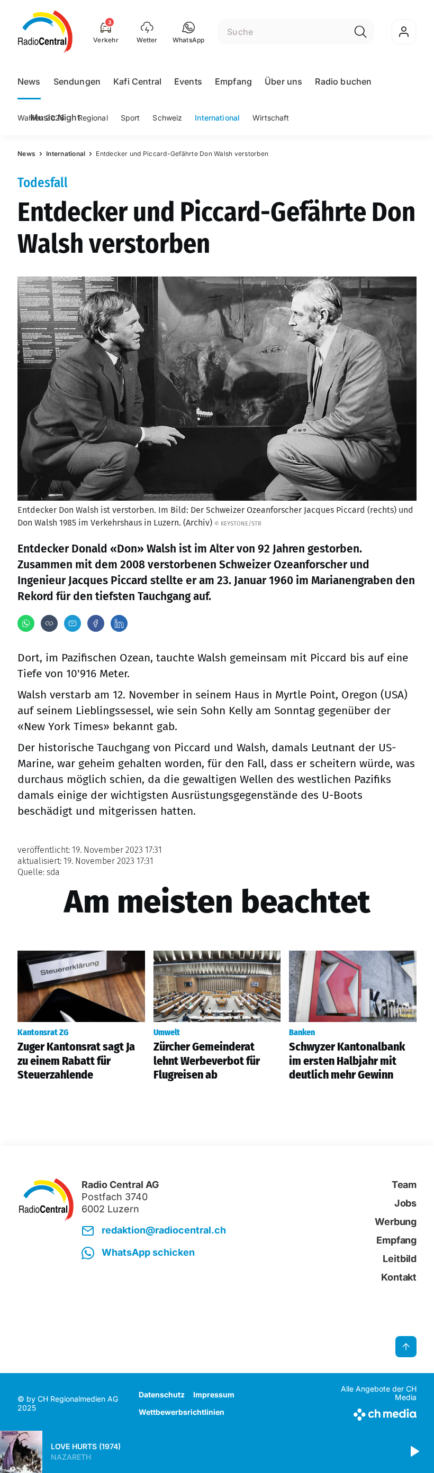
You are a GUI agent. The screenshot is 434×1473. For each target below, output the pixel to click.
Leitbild (400, 1258)
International (217, 117)
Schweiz (167, 117)
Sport (130, 117)
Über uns (283, 81)
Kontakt (399, 1277)
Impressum (213, 1394)
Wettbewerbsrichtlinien (181, 1411)
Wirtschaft (270, 117)
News (29, 81)
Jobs (405, 1203)
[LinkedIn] (119, 623)
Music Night (55, 117)
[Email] (72, 623)
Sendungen (77, 81)
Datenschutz (162, 1394)
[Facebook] (95, 623)
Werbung (396, 1221)
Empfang (233, 81)
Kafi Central (137, 81)
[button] (189, 31)
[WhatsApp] (25, 623)
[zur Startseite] (45, 32)
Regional (93, 117)
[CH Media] (370, 1412)
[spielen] (413, 1451)
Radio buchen (343, 81)
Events (188, 81)
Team (404, 1184)
